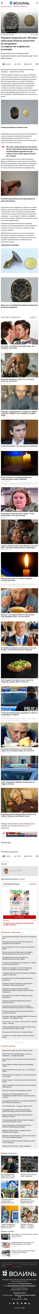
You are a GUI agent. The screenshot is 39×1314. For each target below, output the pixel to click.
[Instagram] (17, 1303)
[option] (19, 923)
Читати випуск (19, 917)
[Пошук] (37, 3)
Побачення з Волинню (20, 6)
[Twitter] (13, 1303)
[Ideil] (19, 1307)
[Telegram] (21, 1303)
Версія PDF (33, 884)
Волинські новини (6, 6)
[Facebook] (10, 1303)
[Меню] (2, 3)
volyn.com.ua (25, 826)
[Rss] (29, 1303)
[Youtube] (25, 1303)
